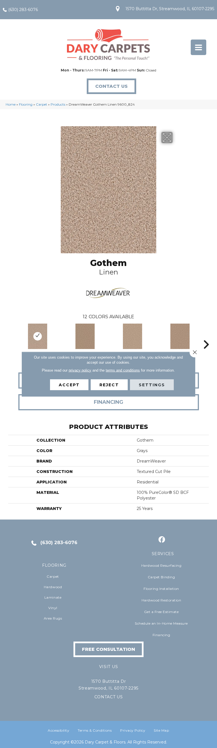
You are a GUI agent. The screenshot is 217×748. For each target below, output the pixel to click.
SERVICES (163, 553)
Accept (69, 384)
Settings (152, 384)
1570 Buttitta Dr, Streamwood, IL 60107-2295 (169, 8)
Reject (109, 384)
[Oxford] (132, 336)
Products (58, 104)
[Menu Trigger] (198, 47)
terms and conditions (123, 370)
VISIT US (108, 666)
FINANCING (108, 402)
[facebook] (162, 539)
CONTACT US (108, 696)
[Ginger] (180, 336)
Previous (11, 336)
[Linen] (37, 336)
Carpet (41, 104)
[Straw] (85, 336)
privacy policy (80, 370)
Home (11, 104)
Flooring (25, 104)
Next (206, 336)
